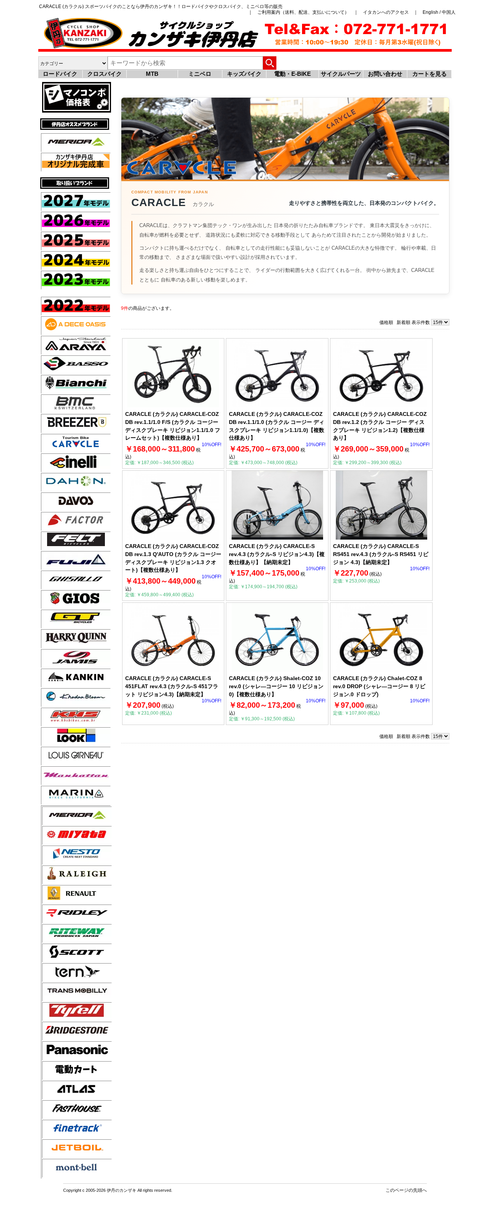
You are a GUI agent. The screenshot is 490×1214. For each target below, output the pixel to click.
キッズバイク (244, 73)
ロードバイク (60, 73)
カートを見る (429, 73)
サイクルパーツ (341, 73)
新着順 (403, 322)
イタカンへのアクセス (386, 12)
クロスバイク (104, 73)
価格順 (386, 322)
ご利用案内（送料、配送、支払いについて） (303, 12)
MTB (152, 73)
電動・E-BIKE (292, 73)
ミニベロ (199, 73)
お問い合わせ (385, 73)
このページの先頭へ (406, 1190)
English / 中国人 (439, 12)
